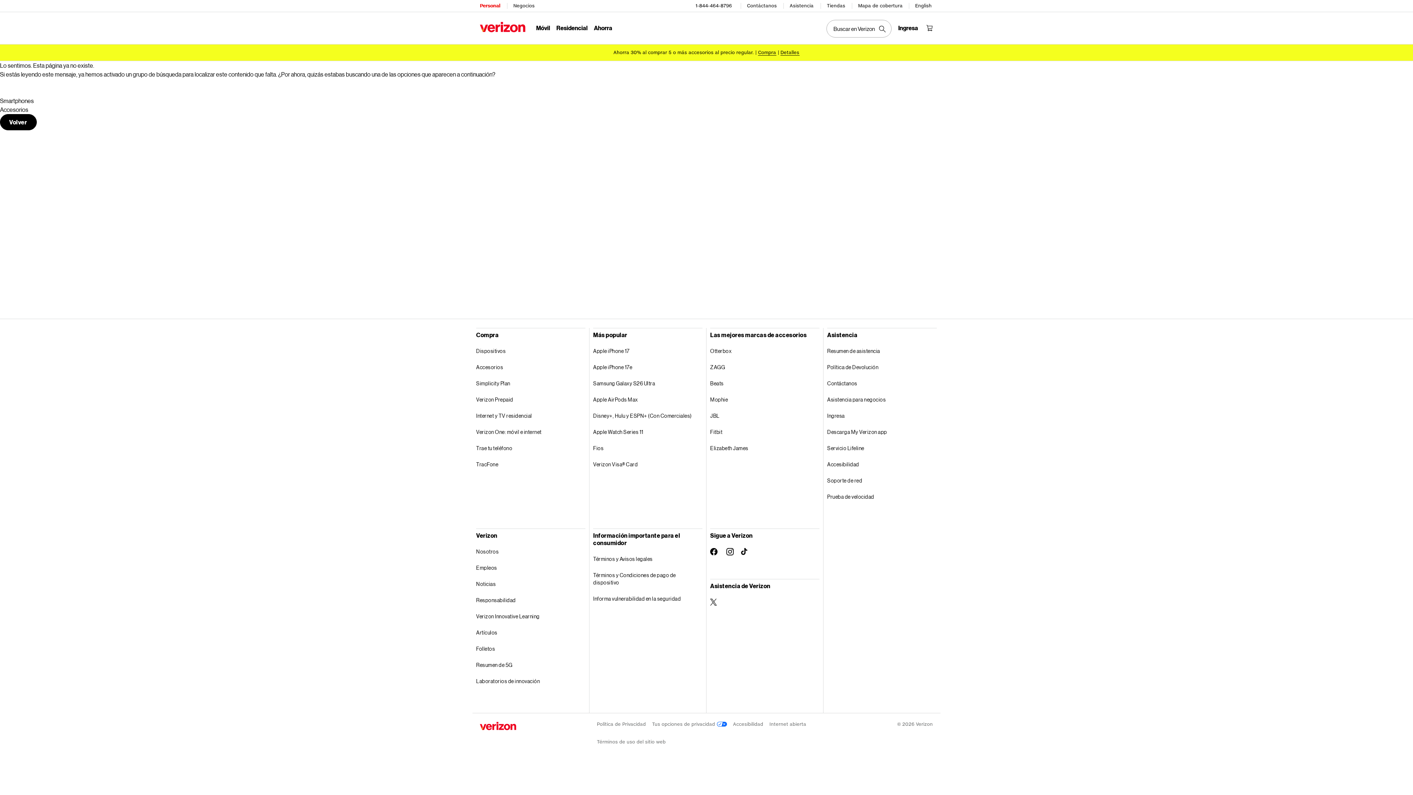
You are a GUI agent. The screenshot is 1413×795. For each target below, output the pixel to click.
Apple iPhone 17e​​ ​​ (613, 367)
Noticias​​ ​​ (486, 584)
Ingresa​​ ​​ (836, 416)
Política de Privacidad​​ (621, 724)
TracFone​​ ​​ (487, 464)
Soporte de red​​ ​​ (845, 480)
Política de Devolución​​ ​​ (853, 367)
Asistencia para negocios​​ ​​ (856, 399)
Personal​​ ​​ (490, 5)
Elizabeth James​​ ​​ (729, 448)
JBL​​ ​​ (715, 416)
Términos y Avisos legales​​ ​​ (623, 559)
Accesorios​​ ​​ (490, 367)
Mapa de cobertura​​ (880, 5)
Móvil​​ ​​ (543, 27)
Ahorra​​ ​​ (603, 27)
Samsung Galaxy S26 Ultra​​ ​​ (624, 383)
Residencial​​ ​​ (572, 27)
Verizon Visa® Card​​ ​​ (615, 464)
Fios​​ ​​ (598, 448)
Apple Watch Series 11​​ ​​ (618, 432)
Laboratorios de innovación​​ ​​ (508, 681)
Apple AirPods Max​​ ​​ (615, 399)
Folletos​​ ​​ (486, 649)
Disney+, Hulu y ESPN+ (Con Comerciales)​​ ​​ (642, 416)
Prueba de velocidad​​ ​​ (851, 497)
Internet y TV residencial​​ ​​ (504, 416)
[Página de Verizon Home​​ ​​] (502, 27)
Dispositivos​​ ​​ (491, 351)
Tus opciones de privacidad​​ (684, 724)
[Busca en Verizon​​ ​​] (859, 29)
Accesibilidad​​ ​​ (843, 464)
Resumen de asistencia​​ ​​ (854, 351)
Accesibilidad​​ (748, 724)
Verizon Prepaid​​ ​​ (495, 399)
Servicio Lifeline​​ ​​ (846, 448)
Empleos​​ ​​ (486, 568)
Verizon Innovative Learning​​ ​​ (508, 616)
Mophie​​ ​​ (719, 399)
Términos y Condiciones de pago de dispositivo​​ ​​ (634, 579)
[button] (18, 122)
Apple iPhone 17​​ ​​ (611, 351)
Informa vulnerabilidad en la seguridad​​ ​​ (637, 599)
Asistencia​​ (802, 5)
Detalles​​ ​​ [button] (790, 52)
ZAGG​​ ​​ (718, 367)
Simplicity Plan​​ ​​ (493, 383)
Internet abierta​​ (788, 724)
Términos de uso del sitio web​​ (631, 742)
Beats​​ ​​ (717, 383)
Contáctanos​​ (762, 5)
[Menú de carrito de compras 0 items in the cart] (929, 28)
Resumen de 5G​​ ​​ (494, 665)
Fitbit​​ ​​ (716, 432)
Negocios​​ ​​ (524, 5)
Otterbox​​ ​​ (721, 351)
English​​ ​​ (923, 5)
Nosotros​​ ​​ (487, 551)
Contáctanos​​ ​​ (842, 383)
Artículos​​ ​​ (487, 632)
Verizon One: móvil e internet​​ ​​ (509, 432)
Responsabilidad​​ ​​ (496, 600)
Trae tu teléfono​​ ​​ (494, 448)
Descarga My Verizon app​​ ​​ (857, 432)
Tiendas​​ (836, 5)
